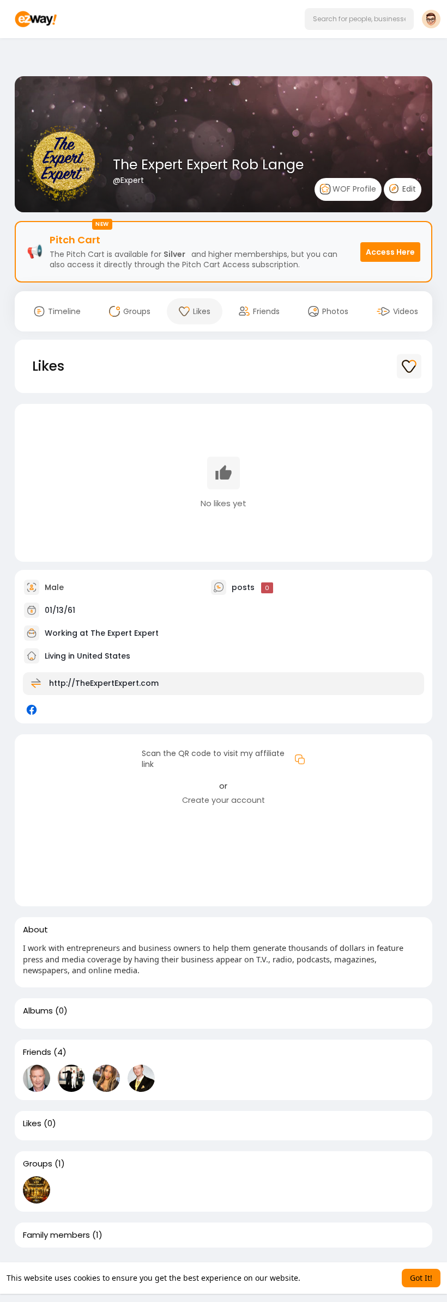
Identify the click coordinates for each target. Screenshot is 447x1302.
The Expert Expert (124, 633)
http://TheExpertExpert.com (104, 683)
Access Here (390, 252)
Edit (408, 188)
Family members (56, 1235)
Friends (37, 1052)
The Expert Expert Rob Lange (208, 164)
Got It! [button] (421, 1278)
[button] (359, 19)
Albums (38, 1010)
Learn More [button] (324, 1278)
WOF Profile (353, 188)
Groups (37, 1163)
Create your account (223, 800)
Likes (32, 1123)
